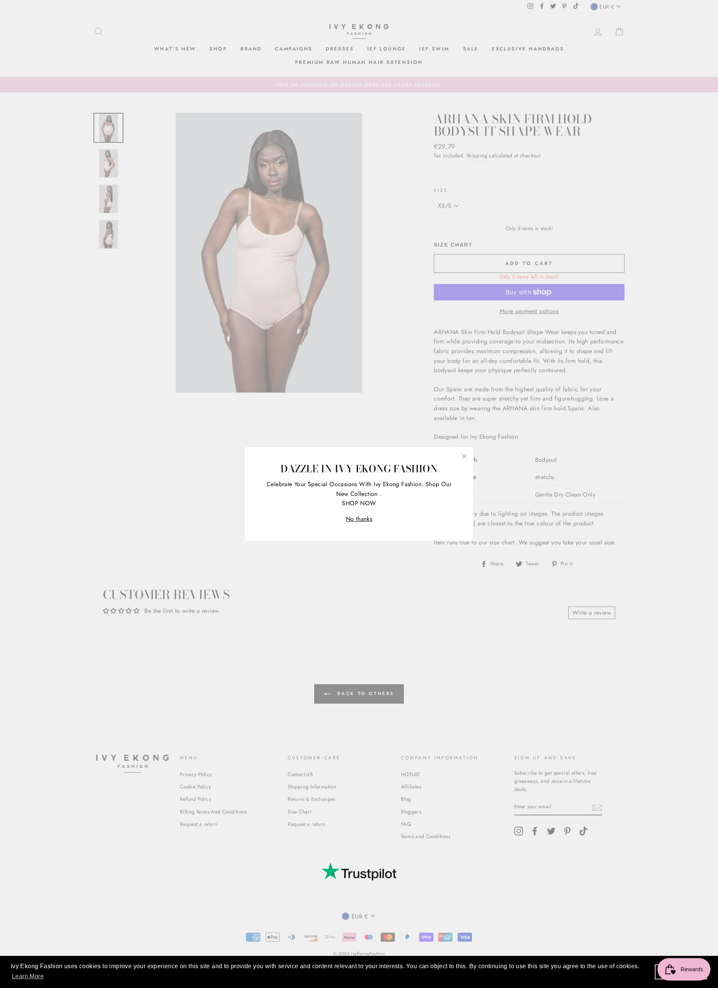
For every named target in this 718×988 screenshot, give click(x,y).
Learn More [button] (28, 976)
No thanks (359, 519)
